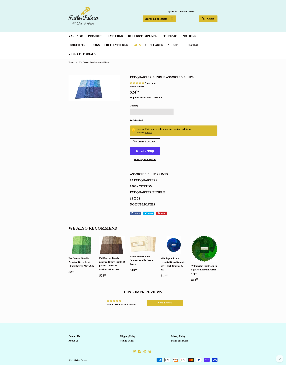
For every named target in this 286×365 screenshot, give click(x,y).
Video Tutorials (82, 54)
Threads (171, 36)
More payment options (145, 159)
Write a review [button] (164, 302)
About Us (174, 45)
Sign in (171, 12)
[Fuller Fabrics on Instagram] (150, 351)
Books (95, 45)
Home (71, 62)
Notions (189, 36)
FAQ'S (136, 45)
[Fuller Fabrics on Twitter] (134, 351)
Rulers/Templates (143, 36)
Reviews (193, 45)
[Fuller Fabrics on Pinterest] (144, 351)
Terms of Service (179, 340)
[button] (137, 83)
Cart (210, 18)
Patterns (115, 36)
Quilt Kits (77, 45)
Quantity (134, 106)
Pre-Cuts (95, 36)
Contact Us (74, 336)
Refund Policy (127, 340)
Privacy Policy (178, 336)
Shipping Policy (127, 336)
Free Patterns (116, 45)
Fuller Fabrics (81, 360)
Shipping (134, 97)
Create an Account (187, 12)
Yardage (76, 36)
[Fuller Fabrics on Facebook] (139, 351)
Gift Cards (154, 45)
